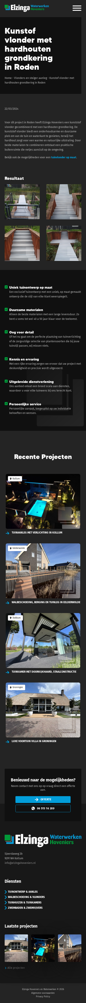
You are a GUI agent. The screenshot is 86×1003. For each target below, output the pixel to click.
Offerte (46, 799)
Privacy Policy (43, 996)
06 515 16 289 (46, 808)
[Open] (77, 8)
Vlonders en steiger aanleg (30, 78)
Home (8, 78)
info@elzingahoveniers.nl (20, 863)
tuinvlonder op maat (63, 157)
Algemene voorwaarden (43, 993)
